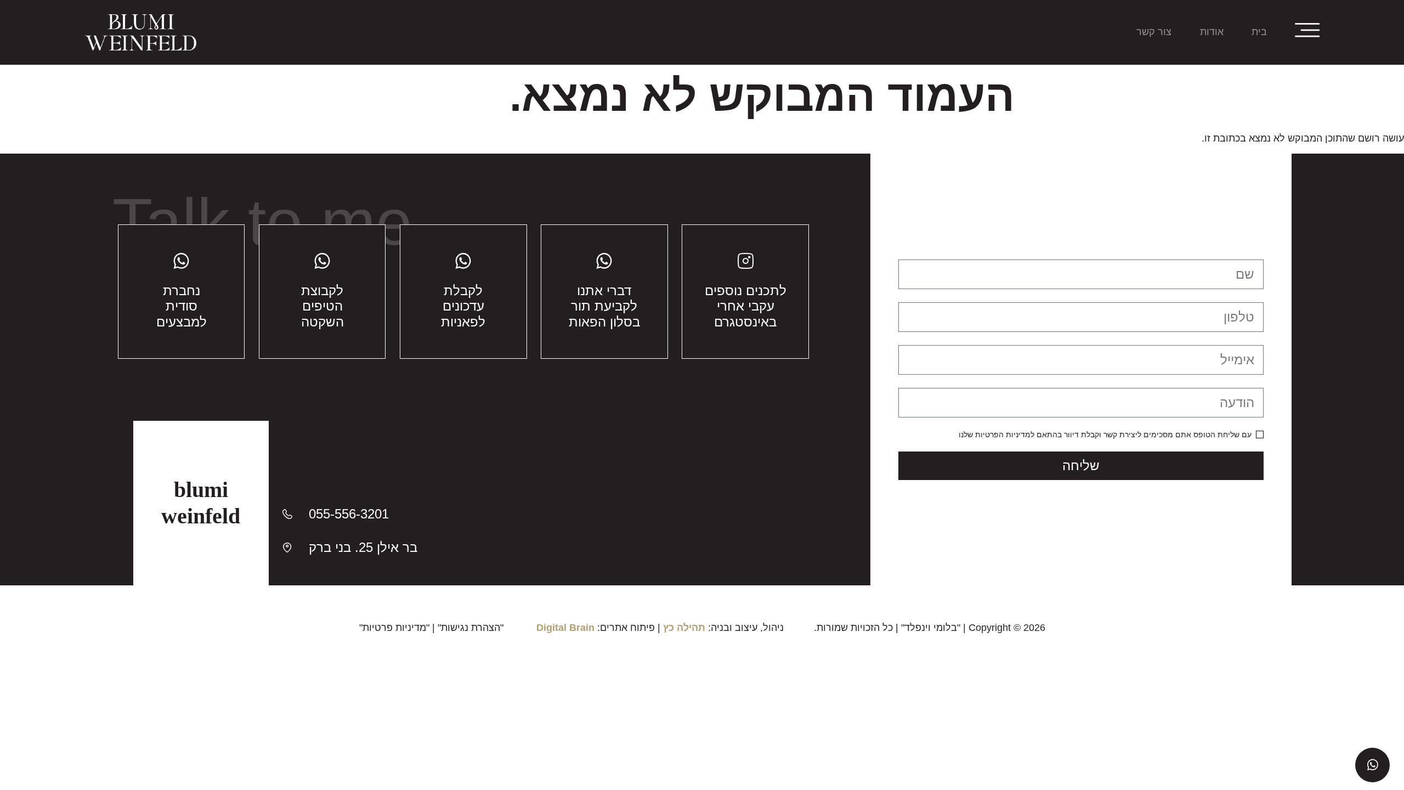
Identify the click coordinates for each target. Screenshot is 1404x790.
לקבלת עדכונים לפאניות (463, 306)
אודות (1212, 31)
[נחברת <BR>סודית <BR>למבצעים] (181, 261)
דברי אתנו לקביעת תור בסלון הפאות (604, 306)
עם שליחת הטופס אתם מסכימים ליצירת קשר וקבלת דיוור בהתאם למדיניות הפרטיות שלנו (1105, 434)
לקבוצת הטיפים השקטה (322, 306)
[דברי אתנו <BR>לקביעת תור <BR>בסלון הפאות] (604, 261)
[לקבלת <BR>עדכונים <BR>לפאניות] (463, 261)
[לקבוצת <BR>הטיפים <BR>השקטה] (322, 261)
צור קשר (1153, 31)
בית (1259, 31)
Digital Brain (565, 627)
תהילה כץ (684, 627)
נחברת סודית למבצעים (181, 306)
